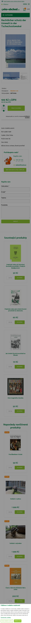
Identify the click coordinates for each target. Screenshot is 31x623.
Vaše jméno (4, 186)
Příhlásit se (5, 4)
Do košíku (19, 278)
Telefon (3, 198)
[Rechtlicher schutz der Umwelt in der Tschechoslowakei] (15, 51)
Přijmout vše (18, 621)
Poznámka (4, 205)
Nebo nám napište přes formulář (15, 170)
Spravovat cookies (6, 617)
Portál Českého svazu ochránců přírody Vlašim (14, 1)
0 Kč (28, 9)
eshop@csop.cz (21, 165)
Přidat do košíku (16, 108)
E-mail (3, 192)
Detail (10, 278)
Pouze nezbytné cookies (6, 621)
